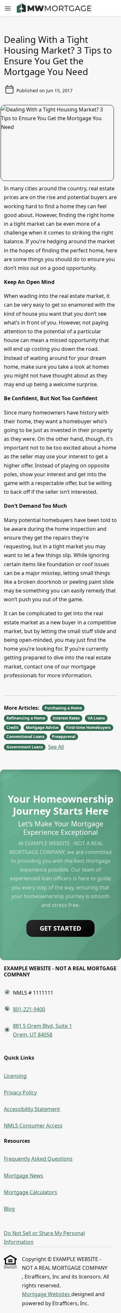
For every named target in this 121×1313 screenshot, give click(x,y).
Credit (12, 727)
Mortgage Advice (42, 727)
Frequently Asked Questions (38, 1158)
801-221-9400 (29, 1009)
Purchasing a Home (63, 708)
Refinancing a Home (25, 718)
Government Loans (24, 747)
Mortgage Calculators (30, 1192)
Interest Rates (66, 718)
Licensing (15, 1075)
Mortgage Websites (46, 1294)
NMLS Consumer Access (33, 1125)
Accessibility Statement (32, 1109)
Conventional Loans (25, 736)
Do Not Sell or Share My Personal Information (44, 1237)
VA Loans (96, 718)
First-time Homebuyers (88, 727)
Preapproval (64, 736)
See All (56, 746)
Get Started (60, 928)
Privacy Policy (20, 1092)
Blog (9, 1208)
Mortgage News (23, 1175)
